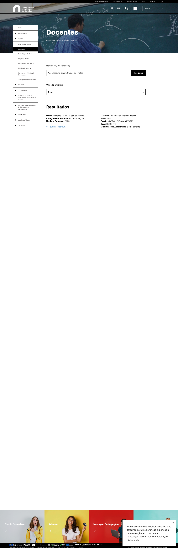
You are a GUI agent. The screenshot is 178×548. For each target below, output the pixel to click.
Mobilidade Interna (24, 68)
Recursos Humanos (24, 44)
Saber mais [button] (133, 540)
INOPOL (152, 1)
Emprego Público (23, 59)
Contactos (21, 125)
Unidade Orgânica (54, 85)
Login (161, 1)
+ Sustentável (117, 1)
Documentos (22, 114)
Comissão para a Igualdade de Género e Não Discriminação (27, 107)
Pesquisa (138, 73)
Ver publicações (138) (56, 127)
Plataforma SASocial (101, 1)
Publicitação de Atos (25, 54)
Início (48, 40)
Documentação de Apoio (26, 63)
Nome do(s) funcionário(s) (58, 65)
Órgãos (20, 39)
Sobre (20, 28)
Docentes (21, 49)
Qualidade (21, 85)
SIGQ (143, 1)
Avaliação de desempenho (27, 79)
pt (112, 8)
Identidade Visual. (24, 120)
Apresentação (22, 33)
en (118, 8)
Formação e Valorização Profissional (26, 74)
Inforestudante (132, 1)
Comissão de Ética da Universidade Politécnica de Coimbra (27, 98)
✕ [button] (173, 523)
